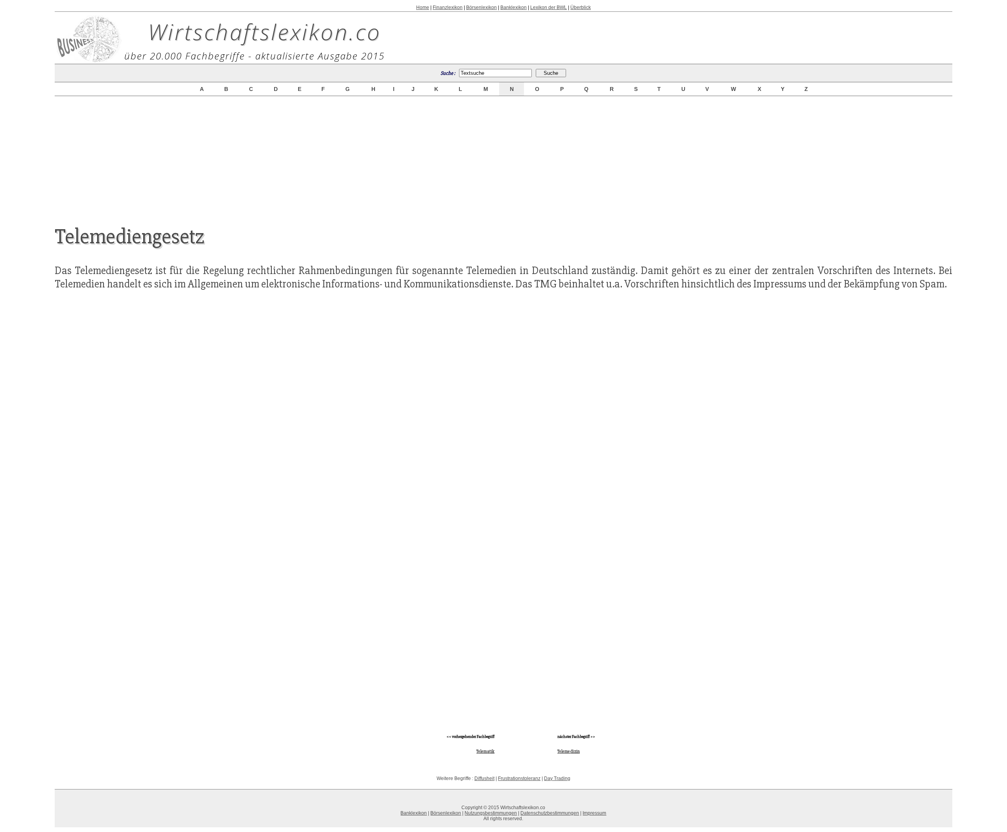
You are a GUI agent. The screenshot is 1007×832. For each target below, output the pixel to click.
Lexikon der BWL (548, 7)
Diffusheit (484, 778)
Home (422, 7)
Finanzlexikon (448, 7)
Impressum (594, 813)
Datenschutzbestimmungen (549, 813)
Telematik (485, 751)
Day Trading (557, 778)
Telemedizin (568, 751)
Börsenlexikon (481, 7)
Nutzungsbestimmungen (491, 813)
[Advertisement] (503, 154)
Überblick (580, 7)
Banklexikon (513, 7)
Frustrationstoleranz (519, 778)
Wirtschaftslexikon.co (264, 31)
